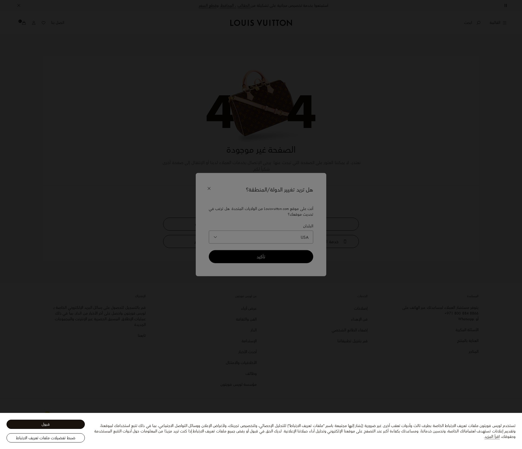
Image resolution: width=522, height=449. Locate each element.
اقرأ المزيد (491, 436)
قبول (46, 424)
